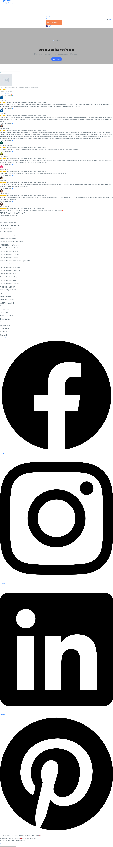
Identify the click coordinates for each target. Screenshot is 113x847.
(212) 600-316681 (6, 1)
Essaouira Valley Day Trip (7, 235)
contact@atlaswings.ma (8, 3)
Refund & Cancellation (6, 315)
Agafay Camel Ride (5, 296)
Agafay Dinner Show (6, 293)
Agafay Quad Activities (7, 299)
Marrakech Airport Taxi (54, 22)
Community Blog (5, 325)
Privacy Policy (4, 312)
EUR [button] (110, 19)
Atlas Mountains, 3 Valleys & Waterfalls (11, 241)
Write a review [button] (4, 93)
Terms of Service (5, 309)
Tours (47, 19)
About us (2, 322)
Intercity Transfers (5, 219)
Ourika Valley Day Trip (6, 228)
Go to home (56, 59)
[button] (112, 19)
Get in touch (3, 331)
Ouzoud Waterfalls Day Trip (8, 238)
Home (48, 15)
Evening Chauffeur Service (8, 222)
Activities (48, 17)
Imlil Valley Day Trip (6, 232)
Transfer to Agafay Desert (8, 290)
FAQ (1, 306)
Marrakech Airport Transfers (8, 216)
